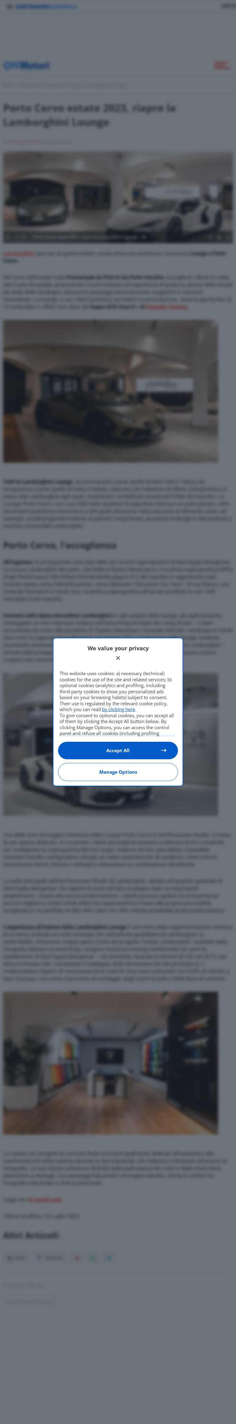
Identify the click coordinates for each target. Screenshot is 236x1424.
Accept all (118, 750)
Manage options (118, 772)
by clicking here (118, 709)
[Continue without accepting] (118, 658)
